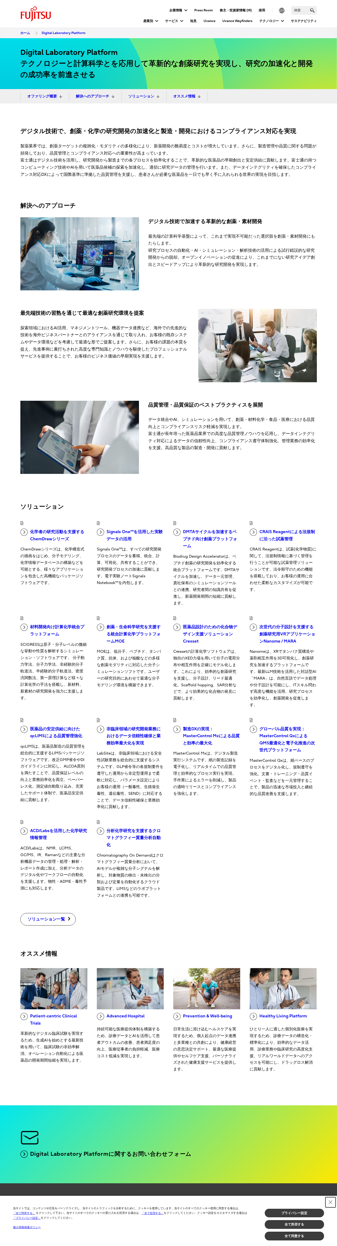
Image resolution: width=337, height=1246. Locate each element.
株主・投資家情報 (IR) (236, 10)
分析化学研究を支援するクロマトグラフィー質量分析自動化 (134, 837)
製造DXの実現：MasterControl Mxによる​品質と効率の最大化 (211, 736)
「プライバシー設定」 (27, 1218)
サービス (171, 21)
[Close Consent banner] (330, 1202)
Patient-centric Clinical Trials (53, 1020)
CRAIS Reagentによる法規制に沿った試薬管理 (287, 535)
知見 (193, 21)
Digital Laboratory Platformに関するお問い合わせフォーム (111, 1154)
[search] (312, 10)
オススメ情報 (184, 96)
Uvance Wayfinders (237, 21)
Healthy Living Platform (283, 1016)
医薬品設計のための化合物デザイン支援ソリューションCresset (210, 634)
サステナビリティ (304, 21)
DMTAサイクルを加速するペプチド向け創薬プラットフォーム (210, 538)
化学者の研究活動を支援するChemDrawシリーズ (57, 535)
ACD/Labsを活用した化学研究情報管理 (58, 834)
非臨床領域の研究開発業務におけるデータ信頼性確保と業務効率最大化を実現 (134, 736)
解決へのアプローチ (92, 96)
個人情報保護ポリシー (27, 1227)
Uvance (209, 21)
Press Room (203, 10)
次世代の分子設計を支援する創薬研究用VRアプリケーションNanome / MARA (287, 634)
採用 (262, 10)
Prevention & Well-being (207, 1016)
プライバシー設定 (294, 1213)
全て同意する (294, 1236)
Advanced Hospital (126, 1016)
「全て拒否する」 (153, 1213)
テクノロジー (269, 21)
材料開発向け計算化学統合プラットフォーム (57, 631)
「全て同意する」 (24, 1213)
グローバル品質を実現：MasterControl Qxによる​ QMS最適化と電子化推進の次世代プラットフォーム (287, 740)
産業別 (148, 21)
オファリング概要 (42, 96)
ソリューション (141, 96)
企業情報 (175, 10)
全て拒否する (294, 1224)
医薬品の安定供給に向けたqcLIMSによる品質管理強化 (56, 733)
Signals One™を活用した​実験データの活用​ (135, 535)
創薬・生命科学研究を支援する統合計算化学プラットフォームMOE (134, 634)
